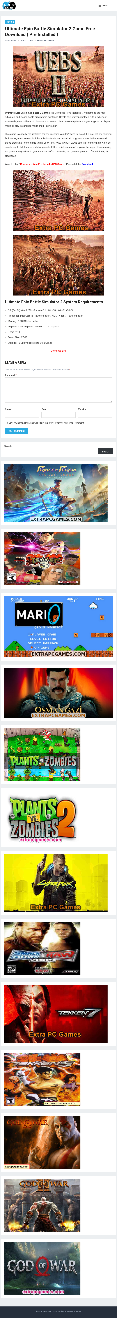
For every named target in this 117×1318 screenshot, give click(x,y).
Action (10, 22)
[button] (103, 5)
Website (82, 409)
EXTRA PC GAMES (51, 1311)
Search (8, 446)
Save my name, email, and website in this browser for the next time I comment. (46, 423)
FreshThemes (75, 1311)
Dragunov (10, 40)
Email (45, 409)
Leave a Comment (46, 40)
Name (8, 409)
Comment (11, 375)
